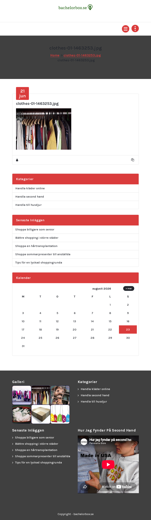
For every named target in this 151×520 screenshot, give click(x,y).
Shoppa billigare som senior (34, 229)
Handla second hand (29, 196)
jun (22, 93)
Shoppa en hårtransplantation (36, 246)
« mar (129, 288)
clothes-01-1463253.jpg (82, 55)
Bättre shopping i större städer (36, 237)
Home (54, 55)
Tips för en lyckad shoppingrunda (38, 262)
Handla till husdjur (28, 205)
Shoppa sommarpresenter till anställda (42, 254)
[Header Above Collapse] (135, 28)
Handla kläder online (30, 188)
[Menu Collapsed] (125, 28)
